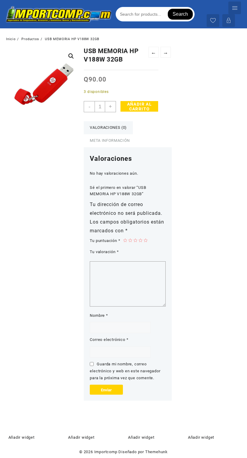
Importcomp (105, 452)
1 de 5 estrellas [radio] (125, 240)
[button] (71, 56)
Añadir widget (21, 437)
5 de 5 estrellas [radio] (146, 240)
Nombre (99, 315)
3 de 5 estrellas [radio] (135, 240)
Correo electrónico (109, 339)
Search (180, 14)
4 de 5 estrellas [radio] (140, 240)
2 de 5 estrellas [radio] (130, 240)
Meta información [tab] (110, 140)
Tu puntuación (105, 240)
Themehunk (156, 452)
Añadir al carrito (139, 106)
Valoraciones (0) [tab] (108, 127)
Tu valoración (104, 252)
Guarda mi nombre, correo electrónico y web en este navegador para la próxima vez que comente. (125, 371)
